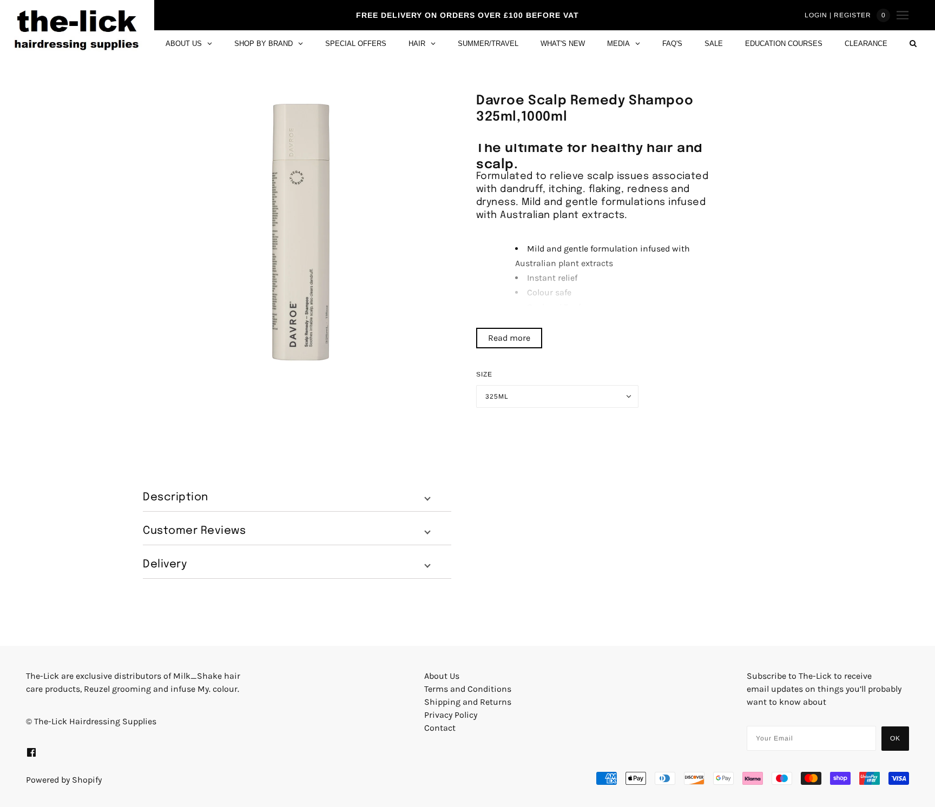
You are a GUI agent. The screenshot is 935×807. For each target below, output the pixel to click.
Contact (440, 728)
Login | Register (838, 15)
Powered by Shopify (64, 780)
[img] (31, 752)
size (484, 374)
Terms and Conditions (467, 689)
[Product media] (301, 231)
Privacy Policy (450, 715)
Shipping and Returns (467, 702)
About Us (441, 676)
